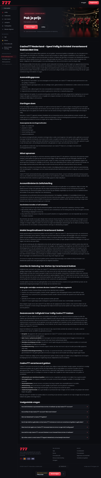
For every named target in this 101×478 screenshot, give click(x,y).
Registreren (93, 2)
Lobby (6, 12)
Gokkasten (7, 15)
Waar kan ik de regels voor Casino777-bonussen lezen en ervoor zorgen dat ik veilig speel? (48, 427)
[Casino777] (9, 2)
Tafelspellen (7, 26)
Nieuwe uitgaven (9, 29)
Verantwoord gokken (82, 458)
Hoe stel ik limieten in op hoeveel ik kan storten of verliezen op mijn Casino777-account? (47, 406)
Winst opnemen (6, 61)
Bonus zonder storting (8, 48)
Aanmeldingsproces (7, 56)
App (5, 37)
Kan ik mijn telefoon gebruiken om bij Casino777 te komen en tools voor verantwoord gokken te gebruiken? (52, 422)
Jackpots (7, 22)
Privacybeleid (80, 453)
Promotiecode (8, 44)
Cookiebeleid (80, 451)
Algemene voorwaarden (83, 455)
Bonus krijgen (30, 27)
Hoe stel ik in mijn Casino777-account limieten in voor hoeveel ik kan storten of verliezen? (47, 432)
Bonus (6, 40)
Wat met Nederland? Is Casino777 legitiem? (34, 417)
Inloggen (83, 2)
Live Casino (7, 19)
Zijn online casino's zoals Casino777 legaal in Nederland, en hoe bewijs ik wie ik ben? (46, 437)
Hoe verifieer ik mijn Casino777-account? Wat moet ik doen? (39, 412)
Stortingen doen (6, 59)
